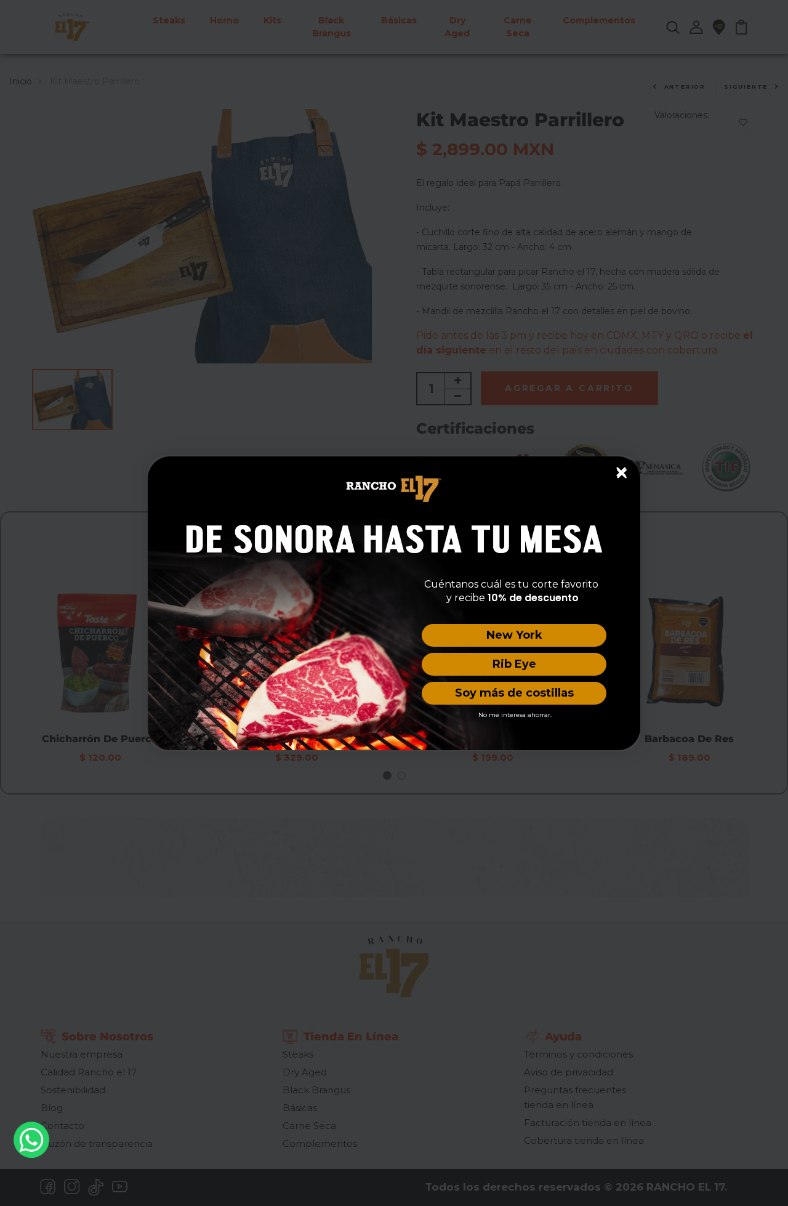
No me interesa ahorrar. (515, 715)
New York (514, 635)
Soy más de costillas (514, 693)
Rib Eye (514, 664)
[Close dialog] (621, 472)
